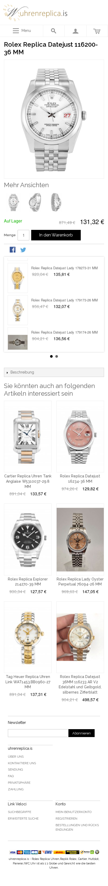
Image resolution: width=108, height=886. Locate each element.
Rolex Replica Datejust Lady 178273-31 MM (64, 262)
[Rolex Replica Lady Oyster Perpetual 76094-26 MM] (80, 539)
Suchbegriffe (19, 812)
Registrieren (66, 818)
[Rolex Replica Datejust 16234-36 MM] (80, 436)
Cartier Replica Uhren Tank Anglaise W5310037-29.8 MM (27, 481)
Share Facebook (13, 250)
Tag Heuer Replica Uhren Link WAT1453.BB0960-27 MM (28, 682)
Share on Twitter (23, 250)
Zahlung (16, 789)
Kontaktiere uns (22, 763)
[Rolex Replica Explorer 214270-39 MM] (28, 539)
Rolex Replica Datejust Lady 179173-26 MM (64, 295)
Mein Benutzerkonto (73, 812)
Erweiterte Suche (23, 818)
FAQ (11, 776)
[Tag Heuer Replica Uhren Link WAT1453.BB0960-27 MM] (28, 637)
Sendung (15, 769)
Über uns (16, 756)
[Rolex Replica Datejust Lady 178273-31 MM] (18, 273)
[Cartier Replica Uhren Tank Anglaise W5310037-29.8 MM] (28, 436)
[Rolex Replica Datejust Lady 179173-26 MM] (18, 305)
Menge (10, 235)
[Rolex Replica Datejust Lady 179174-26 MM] (18, 337)
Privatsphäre (19, 783)
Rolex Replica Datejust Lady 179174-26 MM (64, 327)
